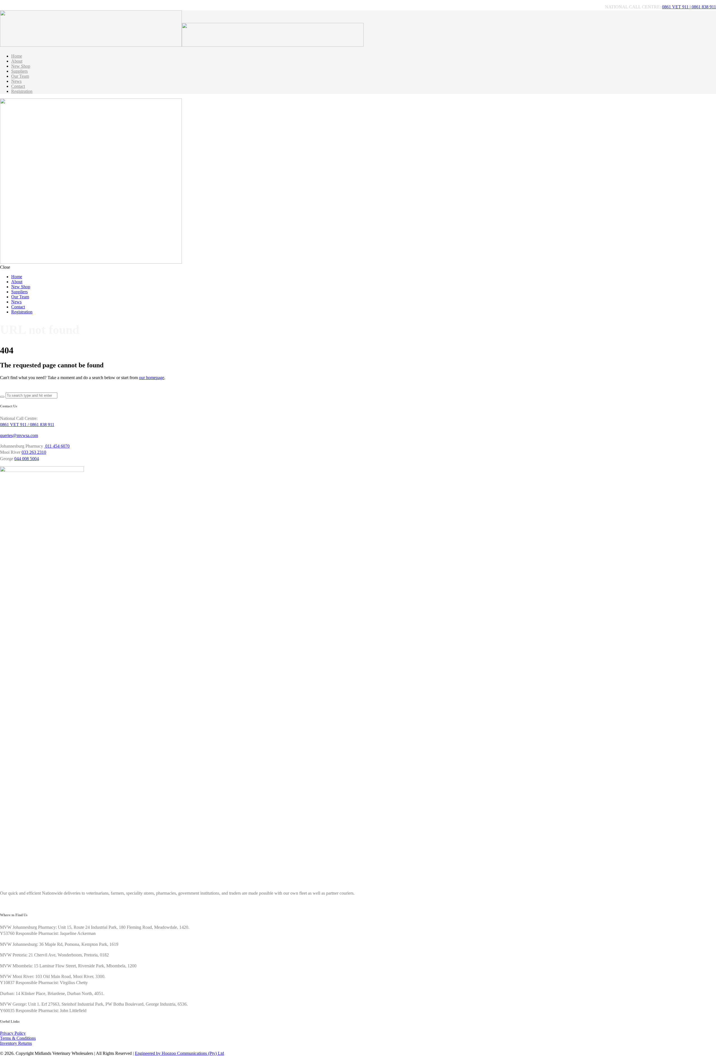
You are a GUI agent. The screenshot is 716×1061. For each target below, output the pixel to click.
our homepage (151, 377)
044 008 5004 (26, 458)
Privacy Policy (13, 1033)
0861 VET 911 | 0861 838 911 (689, 6)
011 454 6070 (57, 446)
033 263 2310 (34, 452)
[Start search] (2, 397)
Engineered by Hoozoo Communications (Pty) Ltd (179, 1053)
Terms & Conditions (18, 1038)
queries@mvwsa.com (19, 435)
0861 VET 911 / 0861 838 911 (27, 424)
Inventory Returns (16, 1043)
